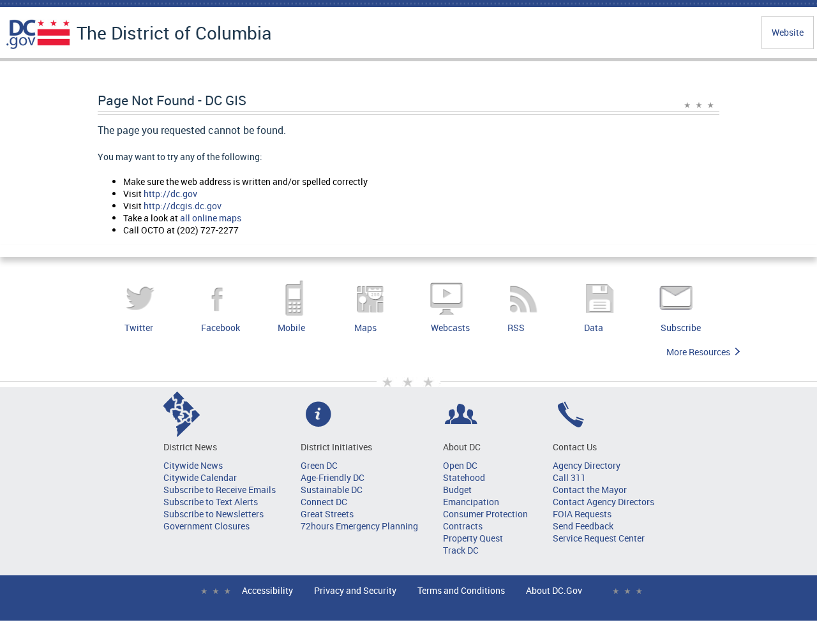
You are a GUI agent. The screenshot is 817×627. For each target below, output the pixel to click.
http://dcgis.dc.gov (182, 206)
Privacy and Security (355, 590)
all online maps (210, 218)
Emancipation (471, 502)
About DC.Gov (554, 590)
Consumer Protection (485, 514)
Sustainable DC (332, 489)
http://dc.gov (170, 194)
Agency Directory (586, 465)
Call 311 (569, 477)
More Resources (698, 352)
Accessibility (267, 590)
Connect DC (324, 502)
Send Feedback (583, 526)
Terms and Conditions (461, 590)
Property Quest (473, 538)
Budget (457, 489)
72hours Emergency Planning (359, 526)
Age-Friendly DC (332, 477)
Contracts (463, 526)
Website (788, 32)
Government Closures (206, 526)
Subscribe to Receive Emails (219, 489)
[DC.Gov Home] (38, 46)
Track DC (461, 550)
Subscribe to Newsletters (213, 514)
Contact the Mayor (590, 489)
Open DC (460, 465)
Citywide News (193, 465)
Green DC (319, 465)
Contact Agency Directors (603, 502)
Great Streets (327, 514)
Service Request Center (599, 538)
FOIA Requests (582, 514)
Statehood (464, 477)
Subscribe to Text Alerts (210, 502)
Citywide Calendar (200, 477)
